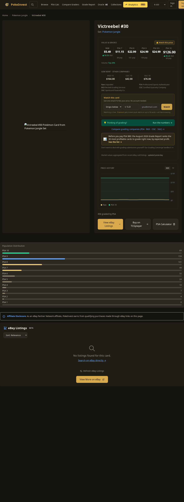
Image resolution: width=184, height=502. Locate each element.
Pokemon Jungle (20, 15)
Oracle (103, 4)
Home (5, 15)
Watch (167, 106)
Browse (44, 4)
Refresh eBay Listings (93, 370)
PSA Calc (55, 4)
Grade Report (88, 4)
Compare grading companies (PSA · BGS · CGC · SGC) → (138, 129)
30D (167, 168)
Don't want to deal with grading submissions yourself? (137, 147)
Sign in (172, 4)
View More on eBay (90, 379)
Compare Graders (70, 4)
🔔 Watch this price (164, 42)
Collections (116, 4)
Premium (120, 112)
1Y (173, 168)
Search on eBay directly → (92, 360)
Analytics (136, 4)
